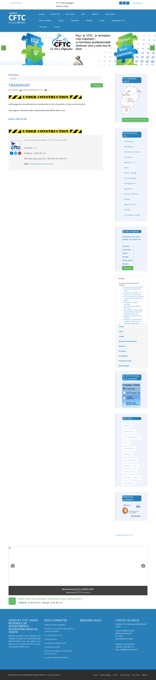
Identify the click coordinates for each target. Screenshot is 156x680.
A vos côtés (70, 14)
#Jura (135, 466)
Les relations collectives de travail (55, 658)
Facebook (126, 250)
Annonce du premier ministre (133, 287)
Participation (123, 356)
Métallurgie (128, 146)
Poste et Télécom (130, 194)
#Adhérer (127, 426)
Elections (122, 346)
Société (121, 336)
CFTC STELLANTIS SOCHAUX (135, 120)
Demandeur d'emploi (132, 215)
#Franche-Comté (130, 460)
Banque (126, 199)
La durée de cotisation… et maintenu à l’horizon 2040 (132, 294)
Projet (61, 20)
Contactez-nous (125, 675)
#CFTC (126, 443)
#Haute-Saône (129, 431)
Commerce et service (132, 152)
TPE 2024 (43, 27)
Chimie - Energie (130, 173)
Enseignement (129, 183)
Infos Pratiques (124, 366)
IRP (83, 14)
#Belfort (136, 477)
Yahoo (125, 253)
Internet (126, 246)
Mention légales (106, 675)
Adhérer (95, 14)
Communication (129, 178)
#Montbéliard (128, 483)
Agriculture (127, 188)
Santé (125, 167)
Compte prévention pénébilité (54, 625)
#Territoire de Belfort (131, 437)
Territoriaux (128, 141)
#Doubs (127, 466)
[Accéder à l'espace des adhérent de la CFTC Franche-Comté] (127, 3)
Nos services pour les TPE (53, 635)
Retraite (89, 20)
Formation (75, 20)
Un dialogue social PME (52, 647)
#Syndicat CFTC (129, 449)
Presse (115, 675)
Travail (121, 327)
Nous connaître (45, 20)
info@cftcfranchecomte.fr (129, 650)
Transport (127, 157)
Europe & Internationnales (128, 341)
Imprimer (97, 85)
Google (125, 257)
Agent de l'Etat (129, 204)
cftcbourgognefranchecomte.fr (41, 164)
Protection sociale (125, 361)
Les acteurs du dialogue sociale (55, 643)
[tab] (132, 278)
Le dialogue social (50, 639)
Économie (122, 351)
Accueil (13, 78)
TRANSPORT (19, 85)
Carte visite (127, 260)
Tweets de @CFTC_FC (124, 535)
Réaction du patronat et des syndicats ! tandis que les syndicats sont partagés (133, 321)
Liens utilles (136, 675)
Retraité (126, 210)
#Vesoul (127, 477)
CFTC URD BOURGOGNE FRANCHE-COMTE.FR (31, 675)
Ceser (102, 20)
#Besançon (128, 454)
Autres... (126, 264)
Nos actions (110, 14)
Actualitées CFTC (119, 20)
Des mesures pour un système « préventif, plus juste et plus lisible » (134, 298)
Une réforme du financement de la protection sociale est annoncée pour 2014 (133, 312)
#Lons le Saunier (129, 472)
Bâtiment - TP (129, 162)
